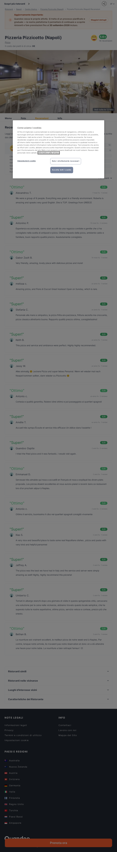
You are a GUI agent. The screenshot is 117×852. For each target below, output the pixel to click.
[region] (58, 149)
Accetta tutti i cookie (61, 170)
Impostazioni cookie (26, 161)
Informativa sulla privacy (48, 153)
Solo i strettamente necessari (65, 161)
